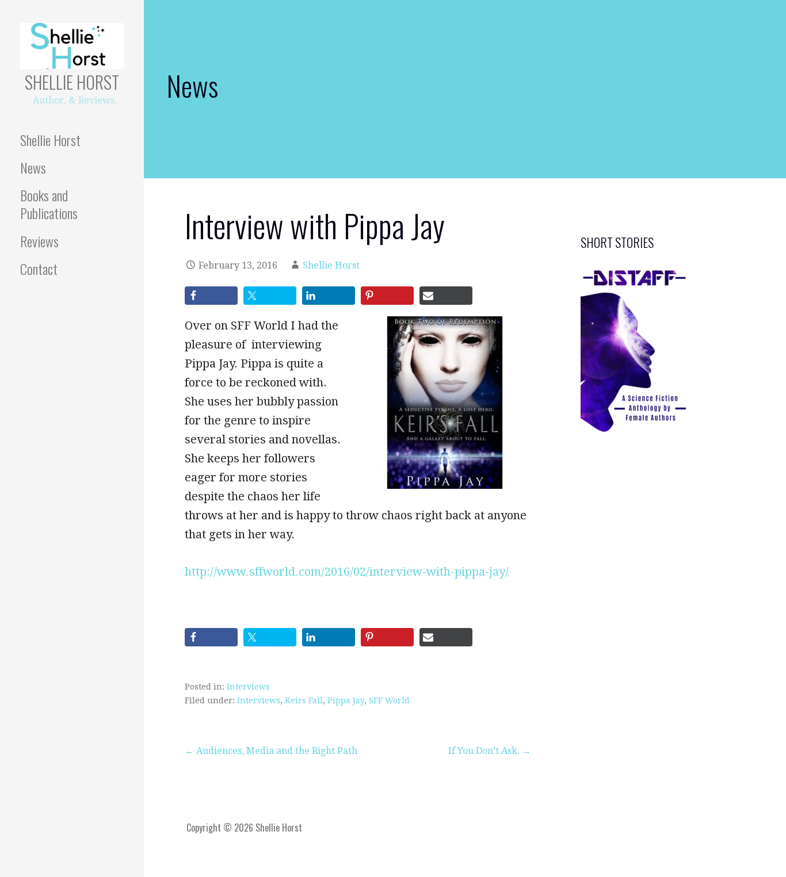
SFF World (389, 700)
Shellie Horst (72, 82)
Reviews (39, 241)
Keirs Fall (304, 700)
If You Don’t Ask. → (489, 750)
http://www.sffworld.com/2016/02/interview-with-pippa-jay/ (347, 572)
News (33, 167)
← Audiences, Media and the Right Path (271, 750)
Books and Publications (49, 204)
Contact (39, 268)
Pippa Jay (345, 700)
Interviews (248, 686)
